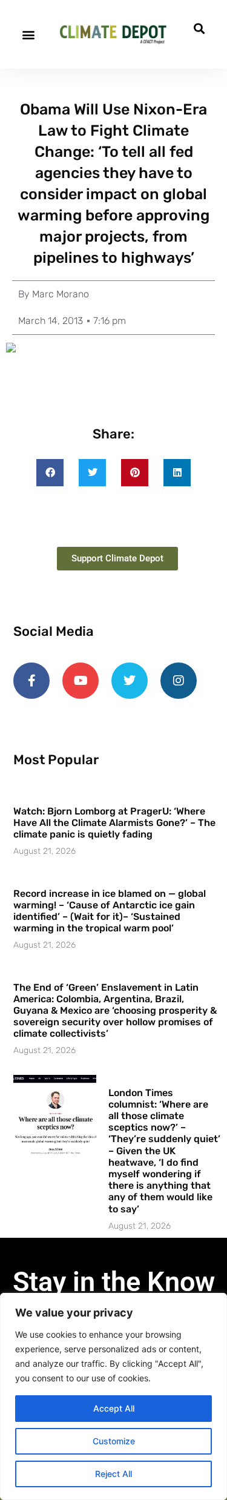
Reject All (113, 1474)
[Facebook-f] (31, 680)
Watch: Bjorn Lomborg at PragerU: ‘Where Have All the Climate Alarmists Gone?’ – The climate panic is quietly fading (114, 822)
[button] (28, 34)
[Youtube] (80, 680)
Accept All (113, 1408)
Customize (114, 1441)
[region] (113, 1396)
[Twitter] (129, 680)
